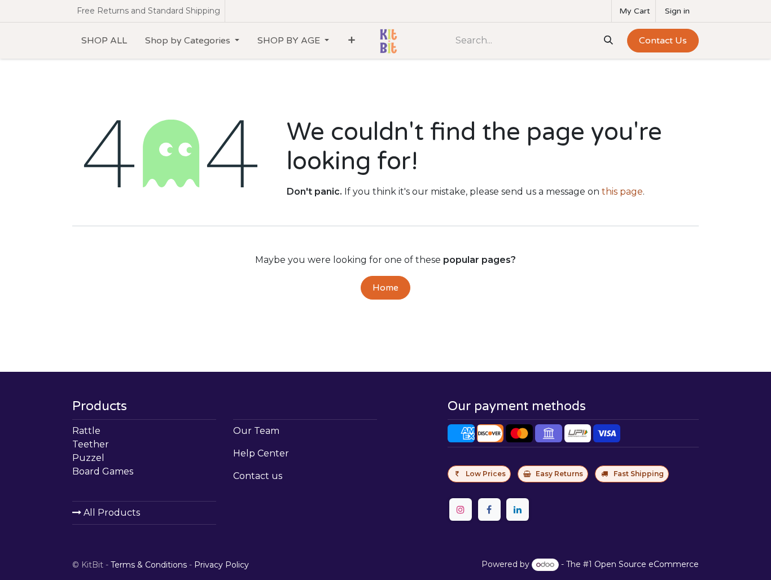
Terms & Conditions (149, 565)
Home (385, 287)
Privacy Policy (221, 565)
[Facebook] (489, 509)
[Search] (607, 40)
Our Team (256, 430)
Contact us (257, 476)
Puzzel (88, 457)
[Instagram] (460, 509)
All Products (110, 512)
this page (622, 191)
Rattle (86, 430)
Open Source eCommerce (646, 564)
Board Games (102, 471)
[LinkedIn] (517, 509)
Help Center (261, 453)
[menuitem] (104, 40)
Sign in (677, 11)
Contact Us (663, 40)
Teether (90, 444)
